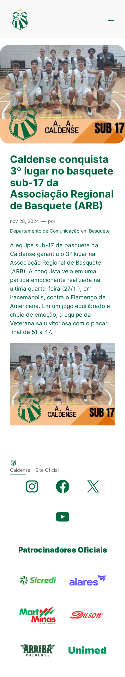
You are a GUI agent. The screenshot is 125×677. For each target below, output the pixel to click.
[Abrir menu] (111, 19)
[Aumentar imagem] (106, 351)
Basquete (99, 231)
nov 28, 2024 (24, 221)
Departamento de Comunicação (44, 231)
